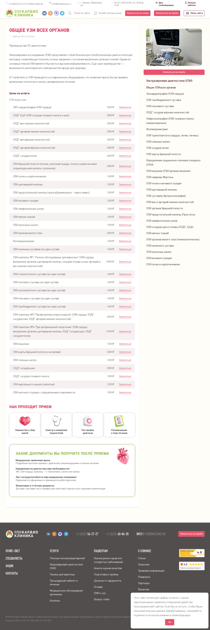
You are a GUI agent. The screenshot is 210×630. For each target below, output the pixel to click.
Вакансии (143, 589)
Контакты (12, 573)
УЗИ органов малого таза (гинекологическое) (172, 239)
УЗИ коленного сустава (160, 245)
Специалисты (14, 558)
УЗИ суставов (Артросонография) (166, 196)
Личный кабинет (192, 4)
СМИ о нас (100, 593)
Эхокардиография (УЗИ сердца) (165, 93)
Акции (9, 566)
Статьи (141, 558)
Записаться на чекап (138, 13)
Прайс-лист (13, 551)
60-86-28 (34, 4)
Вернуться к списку (24, 36)
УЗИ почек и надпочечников (163, 264)
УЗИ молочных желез (158, 252)
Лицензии (143, 564)
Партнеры (144, 583)
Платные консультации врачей (67, 558)
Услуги (54, 551)
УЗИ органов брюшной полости (164, 208)
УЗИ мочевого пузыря (159, 258)
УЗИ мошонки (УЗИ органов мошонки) (168, 171)
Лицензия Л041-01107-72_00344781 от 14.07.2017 (29, 621)
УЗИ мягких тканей (157, 233)
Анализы (55, 600)
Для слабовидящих (166, 4)
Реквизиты (144, 577)
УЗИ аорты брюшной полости (163, 154)
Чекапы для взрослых (62, 574)
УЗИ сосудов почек (157, 148)
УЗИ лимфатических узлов (161, 220)
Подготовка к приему (106, 574)
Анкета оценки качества (108, 568)
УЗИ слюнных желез (158, 141)
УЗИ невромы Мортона (159, 177)
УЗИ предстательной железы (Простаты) (170, 214)
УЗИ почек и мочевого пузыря (163, 183)
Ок (169, 622)
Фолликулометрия (157, 129)
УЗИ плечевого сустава (160, 106)
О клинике (144, 551)
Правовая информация (151, 570)
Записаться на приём (167, 13)
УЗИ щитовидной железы (161, 189)
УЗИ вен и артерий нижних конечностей (170, 202)
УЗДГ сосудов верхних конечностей (167, 112)
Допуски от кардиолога (107, 580)
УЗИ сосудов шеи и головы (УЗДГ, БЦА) (169, 227)
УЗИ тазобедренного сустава (163, 100)
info (61, 4)
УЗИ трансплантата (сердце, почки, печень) (172, 135)
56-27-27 (87, 534)
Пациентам (101, 551)
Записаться (125, 107)
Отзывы (98, 587)
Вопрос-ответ (102, 599)
